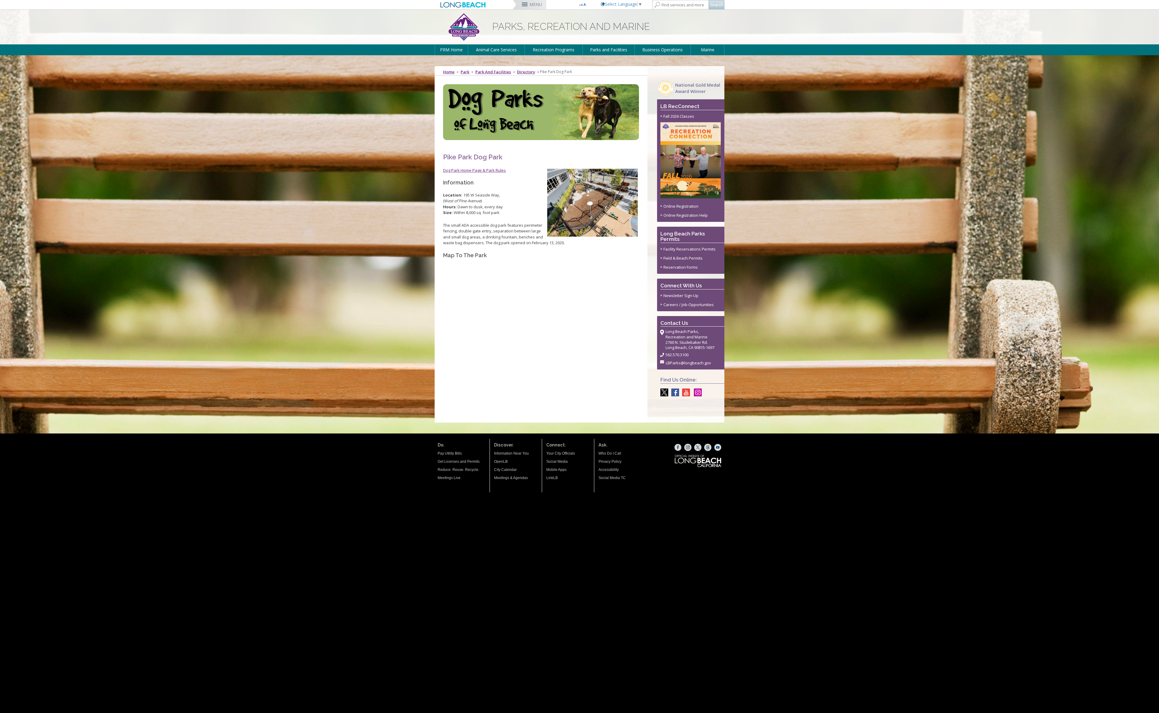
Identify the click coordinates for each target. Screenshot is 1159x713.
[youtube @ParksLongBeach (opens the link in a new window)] (684, 392)
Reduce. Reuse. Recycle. (458, 470)
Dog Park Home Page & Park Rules (474, 170)
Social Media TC (612, 478)
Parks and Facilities (608, 50)
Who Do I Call (610, 453)
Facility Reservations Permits (689, 249)
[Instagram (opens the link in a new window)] (687, 447)
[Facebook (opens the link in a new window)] (678, 447)
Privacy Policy (610, 461)
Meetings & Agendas (511, 478)
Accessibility (609, 470)
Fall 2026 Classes (678, 116)
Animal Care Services (496, 50)
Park (465, 72)
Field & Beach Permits (683, 258)
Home (449, 72)
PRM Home (451, 50)
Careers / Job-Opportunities (688, 304)
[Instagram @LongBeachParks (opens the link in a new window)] (696, 392)
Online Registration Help (685, 215)
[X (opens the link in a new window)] (697, 447)
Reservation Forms (680, 267)
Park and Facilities (493, 72)
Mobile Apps (556, 470)
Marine (707, 50)
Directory (526, 72)
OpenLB (501, 461)
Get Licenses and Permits (459, 461)
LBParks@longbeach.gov (688, 363)
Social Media (557, 461)
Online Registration (680, 206)
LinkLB (552, 478)
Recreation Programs (553, 50)
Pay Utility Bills (450, 453)
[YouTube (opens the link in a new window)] (717, 447)
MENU (535, 4)
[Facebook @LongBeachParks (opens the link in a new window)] (673, 392)
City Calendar (505, 470)
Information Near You (511, 453)
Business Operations (662, 50)
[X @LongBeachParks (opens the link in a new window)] (662, 392)
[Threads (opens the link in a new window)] (707, 447)
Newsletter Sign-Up (680, 295)
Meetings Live (449, 478)
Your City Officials (560, 453)
